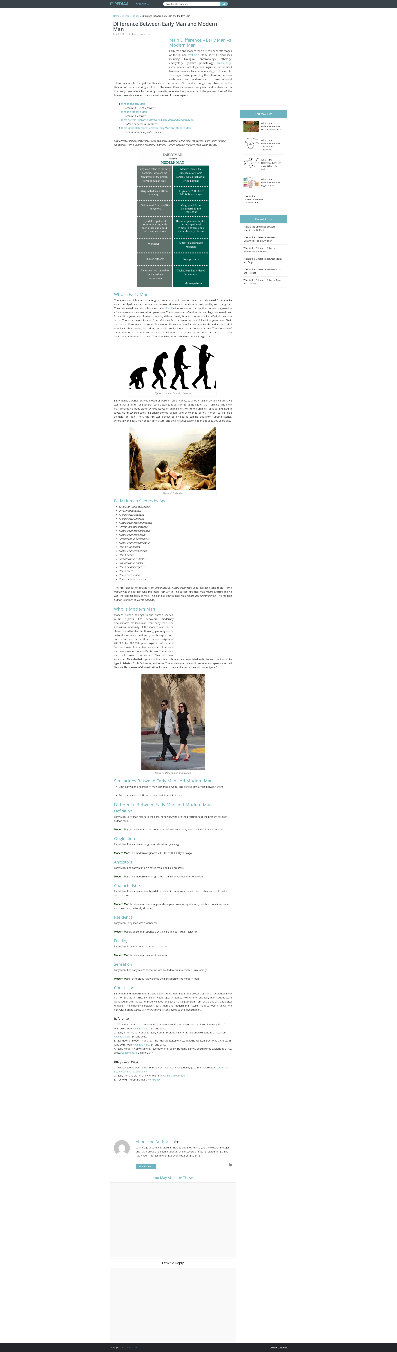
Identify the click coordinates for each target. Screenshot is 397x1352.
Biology (135, 15)
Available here (128, 1052)
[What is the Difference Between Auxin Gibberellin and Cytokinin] (252, 163)
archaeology (224, 63)
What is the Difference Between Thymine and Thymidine (271, 145)
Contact (273, 1347)
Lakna (135, 34)
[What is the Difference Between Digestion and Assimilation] (252, 182)
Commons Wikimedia (135, 1071)
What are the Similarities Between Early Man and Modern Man (157, 120)
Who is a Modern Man (134, 112)
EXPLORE (141, 4)
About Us (282, 1347)
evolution (193, 55)
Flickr (182, 1075)
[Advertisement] (142, 59)
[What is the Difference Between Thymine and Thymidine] (252, 143)
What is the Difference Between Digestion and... (271, 182)
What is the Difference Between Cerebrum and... (253, 199)
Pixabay (156, 1079)
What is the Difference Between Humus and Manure (271, 126)
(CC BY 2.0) (169, 1075)
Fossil (168, 308)
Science (125, 15)
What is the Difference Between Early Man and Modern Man (156, 128)
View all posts (146, 1166)
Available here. (141, 1028)
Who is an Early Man (133, 104)
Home (116, 15)
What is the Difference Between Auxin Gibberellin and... (271, 164)
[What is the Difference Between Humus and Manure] (252, 126)
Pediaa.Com (132, 1347)
